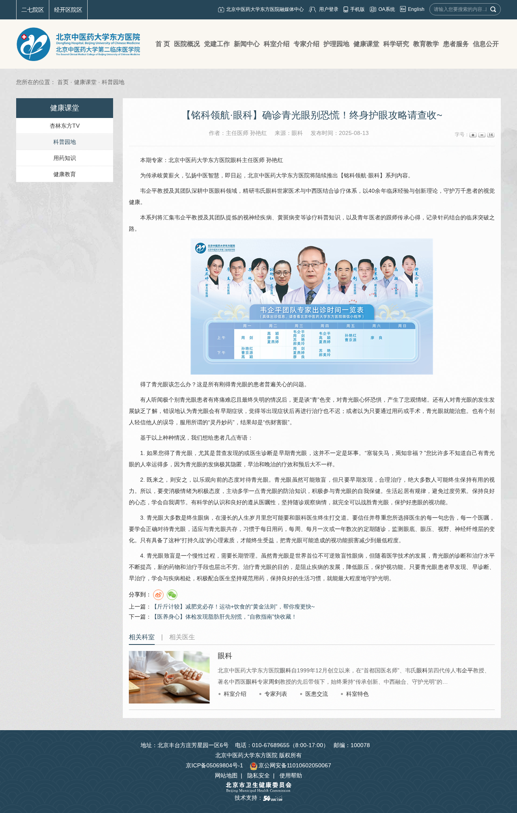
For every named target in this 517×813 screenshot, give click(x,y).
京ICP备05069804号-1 (214, 765)
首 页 (163, 43)
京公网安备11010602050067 (294, 765)
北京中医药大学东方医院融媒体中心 (265, 9)
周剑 (274, 681)
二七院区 (32, 9)
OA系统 (386, 9)
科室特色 (357, 694)
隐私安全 (258, 775)
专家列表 (276, 694)
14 (490, 135)
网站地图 (226, 775)
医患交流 (316, 694)
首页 (63, 82)
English (416, 9)
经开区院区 (68, 9)
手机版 (357, 9)
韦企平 (148, 190)
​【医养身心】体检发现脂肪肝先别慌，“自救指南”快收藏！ (224, 616)
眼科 (236, 160)
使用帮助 (291, 775)
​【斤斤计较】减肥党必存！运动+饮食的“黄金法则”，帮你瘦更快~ (233, 606)
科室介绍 (235, 694)
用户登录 (328, 9)
